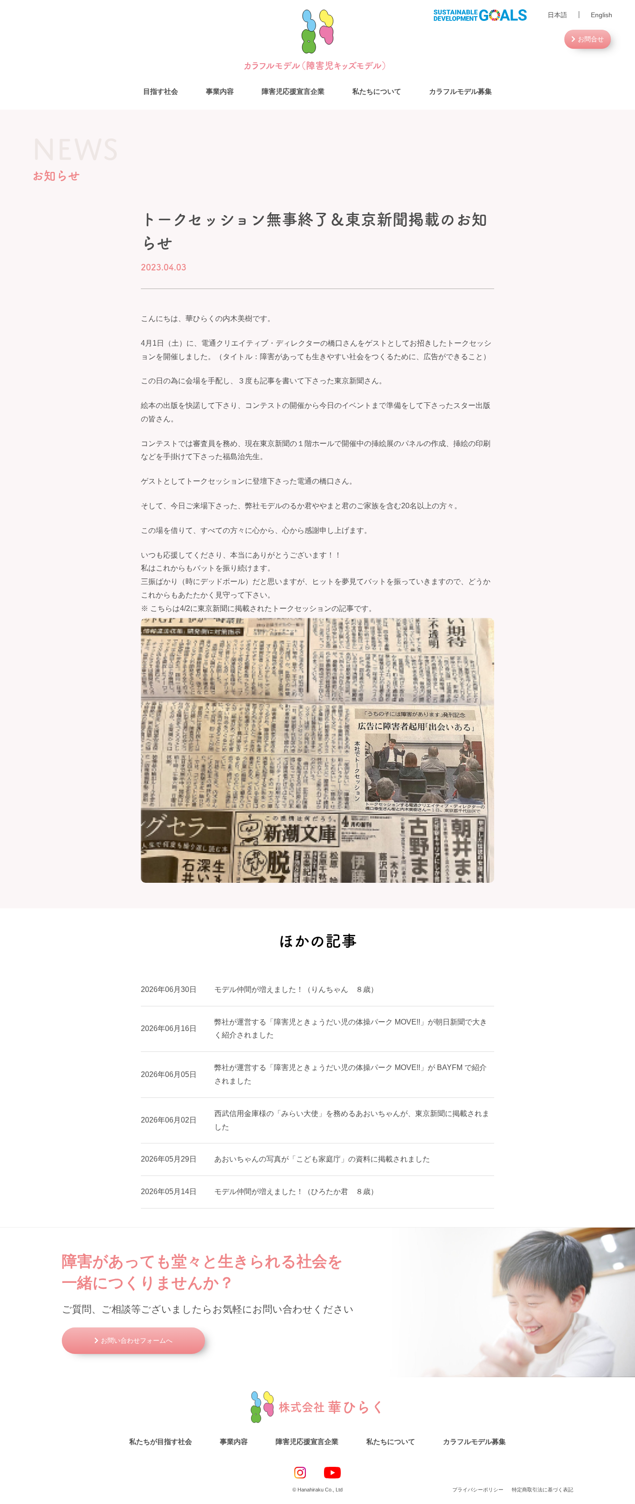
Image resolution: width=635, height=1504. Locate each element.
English (601, 15)
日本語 (557, 15)
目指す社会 (160, 91)
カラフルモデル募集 (460, 91)
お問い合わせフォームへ (136, 1340)
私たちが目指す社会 (160, 1441)
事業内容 (220, 91)
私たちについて (376, 91)
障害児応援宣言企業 (293, 91)
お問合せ (591, 39)
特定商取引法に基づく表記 (542, 1489)
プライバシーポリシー (477, 1489)
